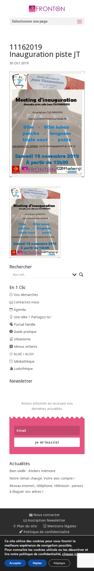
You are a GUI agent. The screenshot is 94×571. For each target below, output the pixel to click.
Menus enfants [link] (25, 346)
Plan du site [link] (26, 526)
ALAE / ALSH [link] (23, 354)
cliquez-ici (70, 554)
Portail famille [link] (24, 324)
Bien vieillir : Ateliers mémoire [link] (32, 471)
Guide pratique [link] (25, 331)
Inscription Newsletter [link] (46, 520)
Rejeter (37, 563)
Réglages (59, 563)
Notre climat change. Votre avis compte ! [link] (41, 478)
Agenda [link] (19, 309)
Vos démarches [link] (25, 294)
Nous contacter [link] (46, 514)
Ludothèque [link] (23, 368)
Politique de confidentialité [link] (46, 531)
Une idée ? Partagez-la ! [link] (32, 317)
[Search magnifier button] (81, 274)
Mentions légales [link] (61, 526)
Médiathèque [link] (23, 361)
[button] (47, 21)
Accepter (15, 563)
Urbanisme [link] (22, 339)
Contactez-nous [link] (26, 302)
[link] (47, 8)
